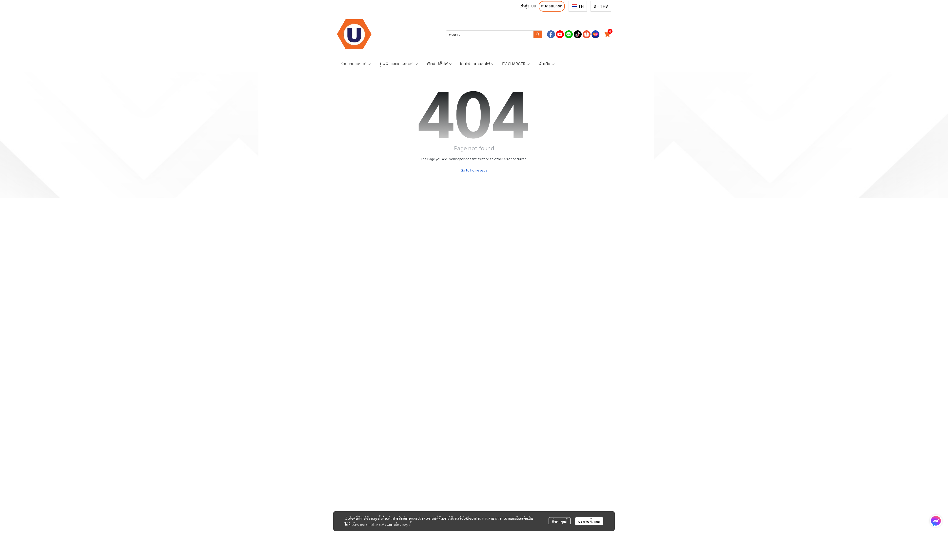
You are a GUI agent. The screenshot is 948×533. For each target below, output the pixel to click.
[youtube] (560, 34)
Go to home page (474, 170)
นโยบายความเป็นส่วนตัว (368, 524)
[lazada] (595, 34)
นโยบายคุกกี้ (402, 524)
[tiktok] (578, 34)
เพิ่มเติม (544, 64)
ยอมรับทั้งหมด (589, 521)
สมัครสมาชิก (551, 6)
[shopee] (587, 34)
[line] (569, 34)
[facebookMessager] (936, 521)
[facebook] (551, 34)
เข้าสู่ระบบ (527, 6)
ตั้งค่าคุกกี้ (559, 521)
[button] (578, 6)
